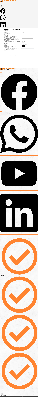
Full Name (23, 32)
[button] (11, 2)
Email (22, 34)
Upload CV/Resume (24, 41)
